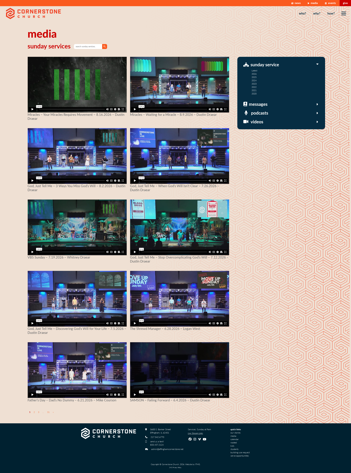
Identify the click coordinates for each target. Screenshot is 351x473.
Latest (254, 70)
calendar (234, 439)
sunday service (264, 64)
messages (258, 104)
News (297, 3)
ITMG (197, 464)
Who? (302, 13)
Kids (232, 445)
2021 (254, 90)
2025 (254, 77)
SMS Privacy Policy (175, 467)
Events (331, 3)
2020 (254, 93)
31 (48, 412)
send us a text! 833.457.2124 (157, 443)
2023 (254, 83)
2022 (254, 87)
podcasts (259, 113)
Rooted (233, 442)
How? (331, 13)
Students (234, 449)
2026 (254, 73)
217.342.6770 (157, 437)
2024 (254, 80)
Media (314, 3)
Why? (316, 13)
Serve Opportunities (239, 455)
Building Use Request (240, 452)
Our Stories (235, 432)
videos (257, 121)
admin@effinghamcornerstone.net (167, 449)
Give (345, 3)
